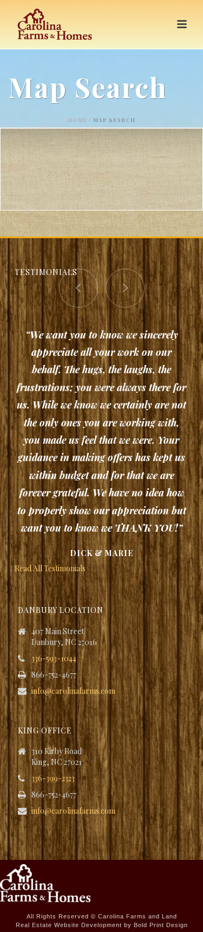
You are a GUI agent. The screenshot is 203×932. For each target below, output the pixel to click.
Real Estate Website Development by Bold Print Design (102, 925)
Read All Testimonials (50, 568)
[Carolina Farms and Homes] (45, 882)
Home (77, 120)
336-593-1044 (53, 658)
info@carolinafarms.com (73, 691)
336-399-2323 (53, 778)
